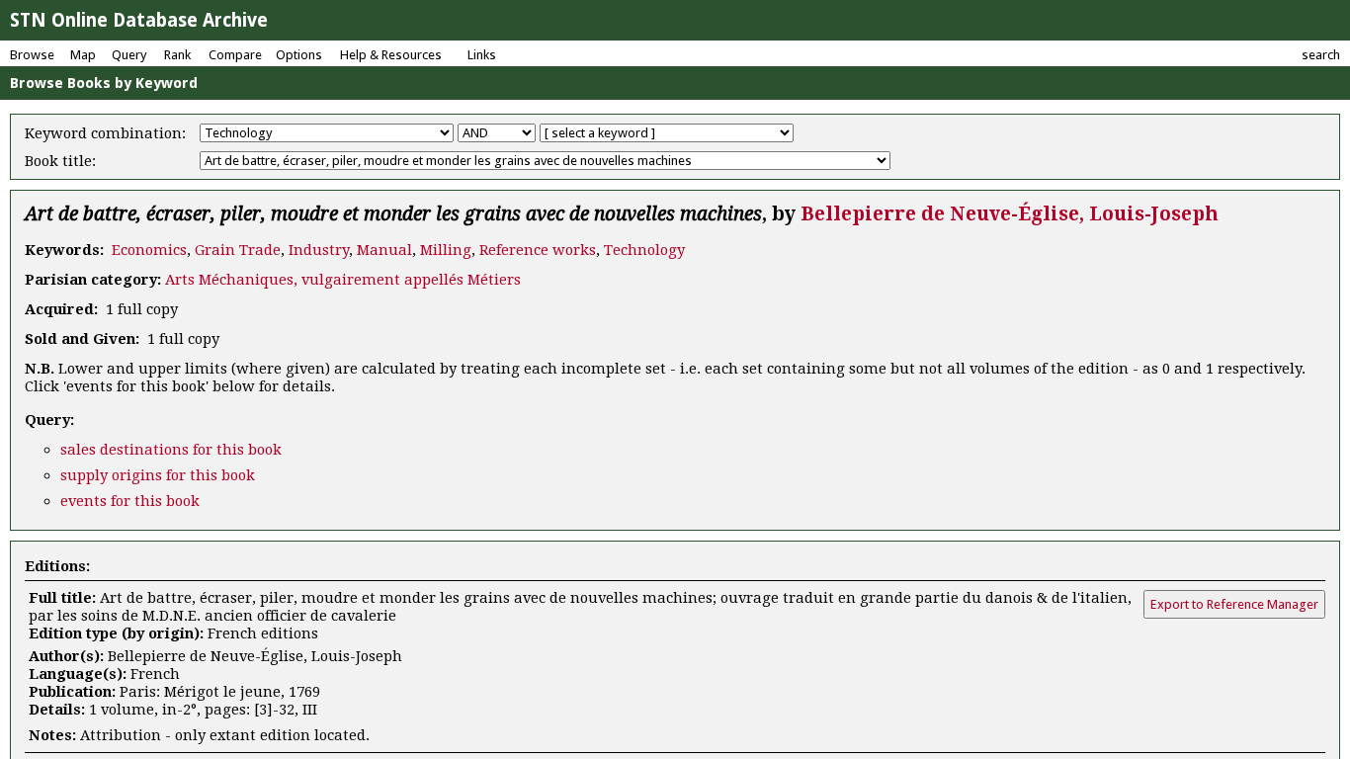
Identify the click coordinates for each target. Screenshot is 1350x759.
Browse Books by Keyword (104, 83)
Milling (445, 250)
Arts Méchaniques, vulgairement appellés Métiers (343, 280)
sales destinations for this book (171, 450)
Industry (319, 250)
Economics (149, 250)
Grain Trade (238, 250)
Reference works (537, 250)
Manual (384, 250)
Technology (644, 250)
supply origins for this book (157, 475)
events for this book (130, 501)
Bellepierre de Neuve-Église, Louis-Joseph (1010, 214)
